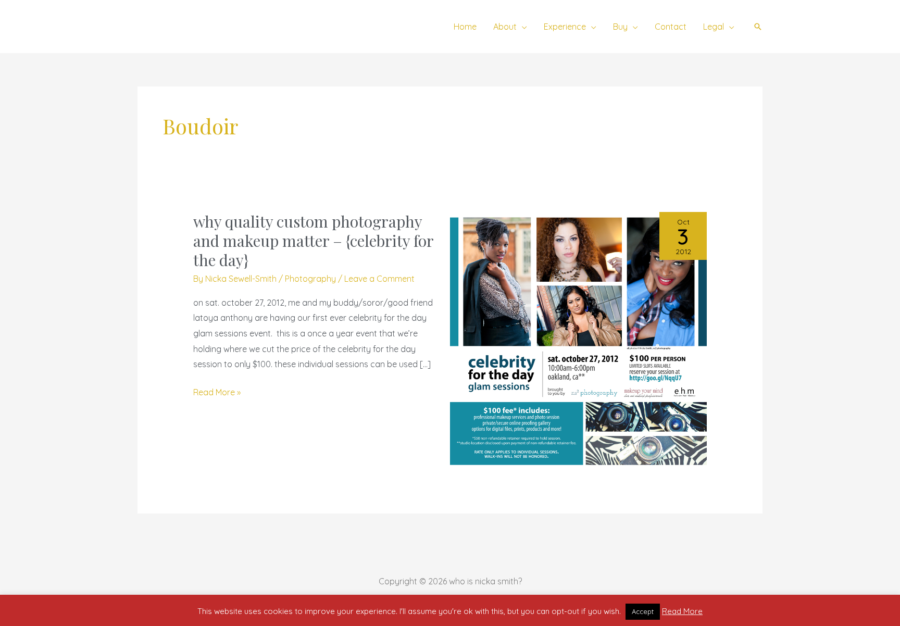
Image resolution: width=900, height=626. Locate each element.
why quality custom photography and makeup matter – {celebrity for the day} (313, 240)
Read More (682, 611)
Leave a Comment (379, 278)
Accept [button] (643, 611)
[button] (522, 26)
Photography (310, 278)
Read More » (217, 391)
